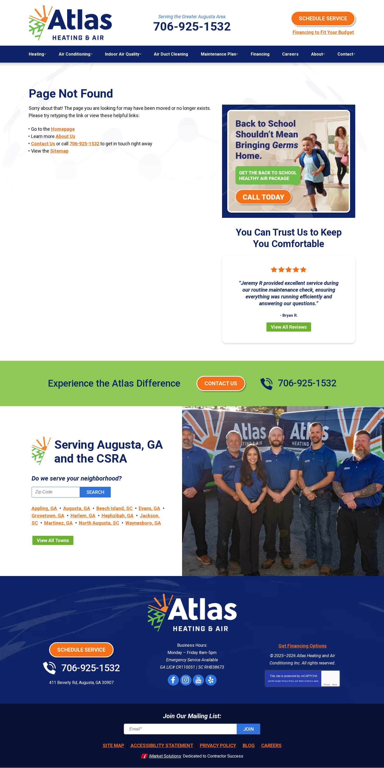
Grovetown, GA (48, 515)
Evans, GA (149, 508)
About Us (65, 136)
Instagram (185, 680)
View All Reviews (289, 327)
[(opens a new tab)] (288, 161)
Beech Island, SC (114, 508)
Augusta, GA (76, 508)
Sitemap (59, 151)
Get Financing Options (302, 646)
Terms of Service (306, 681)
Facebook (173, 680)
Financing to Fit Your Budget (323, 32)
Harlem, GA (83, 515)
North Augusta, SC (99, 523)
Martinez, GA (58, 523)
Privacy (327, 685)
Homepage (63, 129)
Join (248, 729)
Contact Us (43, 143)
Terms (334, 685)
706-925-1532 (84, 143)
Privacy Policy (288, 681)
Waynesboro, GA (143, 523)
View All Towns (53, 540)
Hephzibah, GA (117, 515)
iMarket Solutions (165, 756)
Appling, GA (44, 508)
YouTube (198, 680)
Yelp (211, 680)
